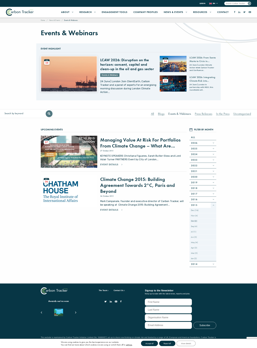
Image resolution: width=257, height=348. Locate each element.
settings (129, 344)
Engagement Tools (114, 12)
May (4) (194, 242)
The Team (103, 290)
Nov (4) (194, 215)
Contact (223, 12)
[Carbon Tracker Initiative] (20, 12)
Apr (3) (194, 247)
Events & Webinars (179, 113)
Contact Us (118, 290)
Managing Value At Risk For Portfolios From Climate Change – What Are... (140, 143)
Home (43, 20)
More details (186, 343)
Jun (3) (194, 237)
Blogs (161, 113)
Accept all (149, 343)
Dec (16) (194, 210)
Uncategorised (242, 113)
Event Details (109, 164)
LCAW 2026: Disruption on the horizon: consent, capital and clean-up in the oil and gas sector (127, 64)
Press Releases (203, 113)
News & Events (173, 12)
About (65, 12)
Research (85, 12)
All (152, 113)
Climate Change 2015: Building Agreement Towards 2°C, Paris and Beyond (137, 185)
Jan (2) (194, 258)
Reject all (167, 343)
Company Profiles (145, 12)
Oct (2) (194, 221)
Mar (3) (194, 253)
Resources (200, 12)
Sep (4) (194, 226)
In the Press (222, 113)
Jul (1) (193, 231)
